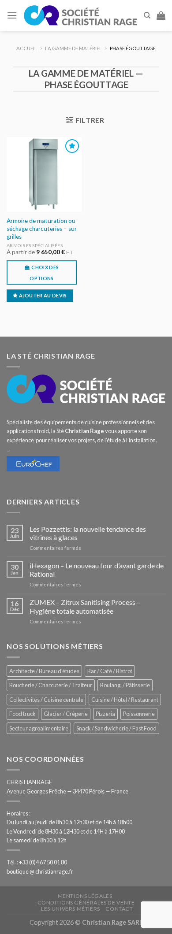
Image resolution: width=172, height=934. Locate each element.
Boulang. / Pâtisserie (125, 685)
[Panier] (161, 15)
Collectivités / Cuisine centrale (46, 699)
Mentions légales (85, 896)
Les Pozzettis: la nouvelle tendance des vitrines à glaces (88, 533)
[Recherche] (147, 15)
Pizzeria (105, 713)
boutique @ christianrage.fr (40, 871)
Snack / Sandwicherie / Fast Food (116, 728)
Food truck (22, 713)
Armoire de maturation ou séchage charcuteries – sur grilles (42, 228)
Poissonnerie (139, 713)
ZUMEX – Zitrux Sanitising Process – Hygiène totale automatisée (85, 606)
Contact (119, 908)
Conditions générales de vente (86, 902)
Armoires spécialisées (35, 245)
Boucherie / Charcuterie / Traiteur (50, 685)
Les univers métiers (70, 908)
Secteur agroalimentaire (38, 728)
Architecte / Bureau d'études (44, 671)
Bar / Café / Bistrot (109, 671)
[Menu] (12, 15)
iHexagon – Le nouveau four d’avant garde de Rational (97, 569)
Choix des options (44, 272)
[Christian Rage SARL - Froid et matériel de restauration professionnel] (80, 15)
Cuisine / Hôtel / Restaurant (124, 699)
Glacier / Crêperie (66, 713)
